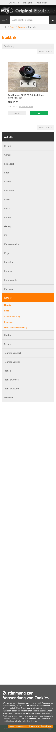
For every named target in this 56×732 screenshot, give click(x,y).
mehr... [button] (17, 113)
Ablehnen (34, 726)
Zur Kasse (14, 2)
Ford (10, 136)
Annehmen (46, 726)
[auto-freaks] (28, 10)
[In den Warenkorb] (39, 113)
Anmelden (42, 2)
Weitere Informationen (18, 726)
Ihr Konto (27, 2)
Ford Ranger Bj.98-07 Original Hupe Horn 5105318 (26, 96)
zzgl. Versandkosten (26, 107)
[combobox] (28, 46)
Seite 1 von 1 (45, 51)
